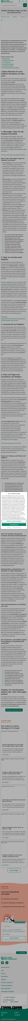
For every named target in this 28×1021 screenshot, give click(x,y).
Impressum (9, 527)
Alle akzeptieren (14, 524)
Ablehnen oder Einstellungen (14, 521)
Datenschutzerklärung (17, 527)
